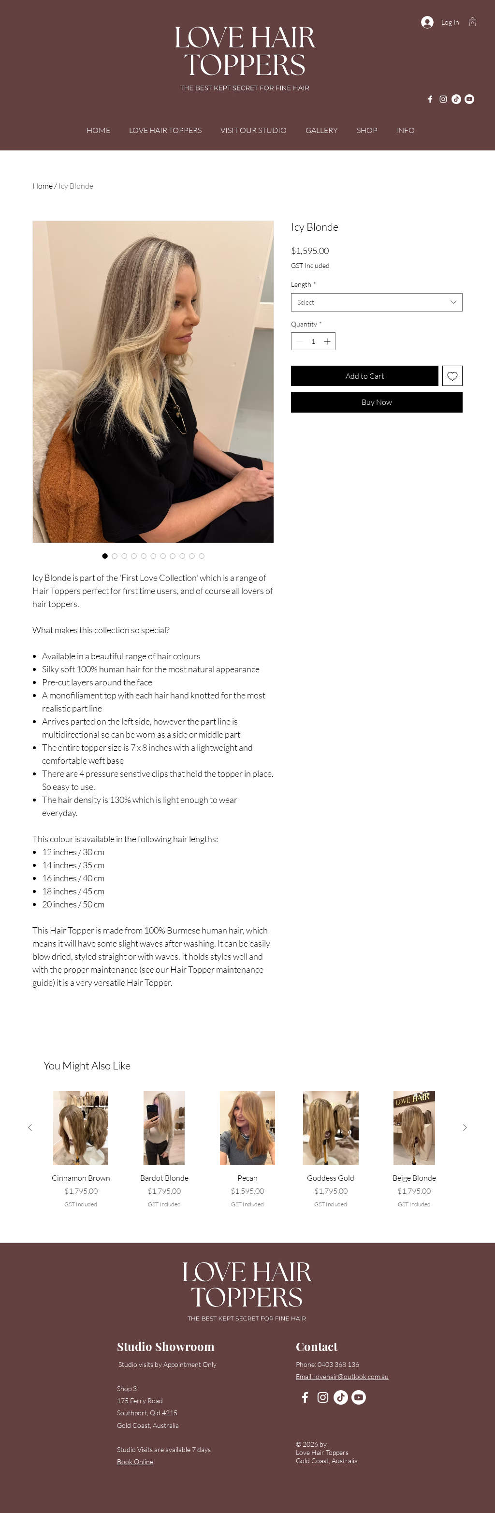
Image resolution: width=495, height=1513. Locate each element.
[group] (247, 1155)
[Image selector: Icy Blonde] (105, 556)
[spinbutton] (313, 341)
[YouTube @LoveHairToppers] (469, 99)
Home (42, 186)
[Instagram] (443, 99)
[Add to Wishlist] (452, 376)
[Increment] (328, 341)
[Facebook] (430, 99)
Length (303, 284)
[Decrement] (298, 341)
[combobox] (377, 302)
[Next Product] (465, 1127)
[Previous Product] (30, 1127)
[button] (472, 21)
